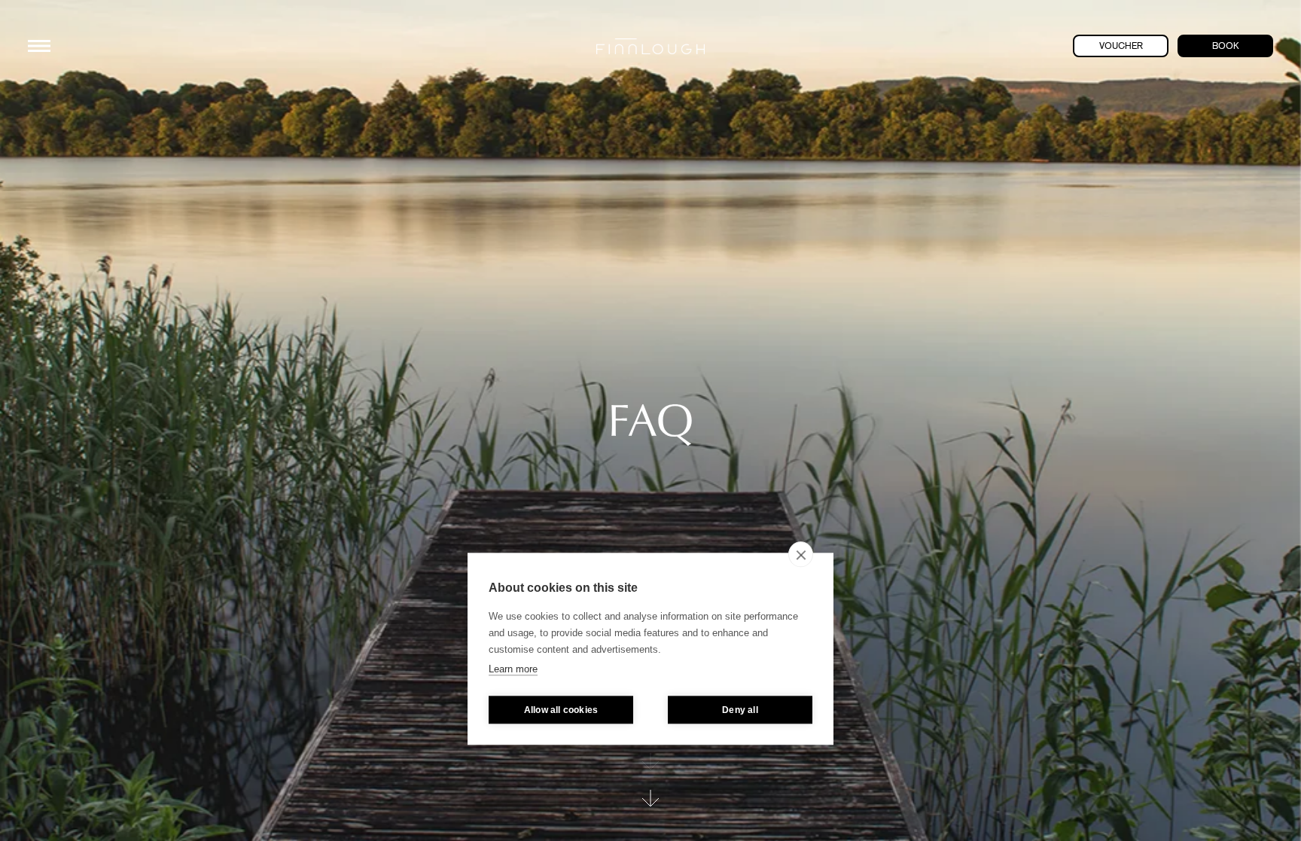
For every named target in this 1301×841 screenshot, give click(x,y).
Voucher (1121, 46)
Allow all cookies (561, 710)
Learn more (513, 669)
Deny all (740, 710)
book (1225, 46)
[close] (800, 554)
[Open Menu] (39, 46)
